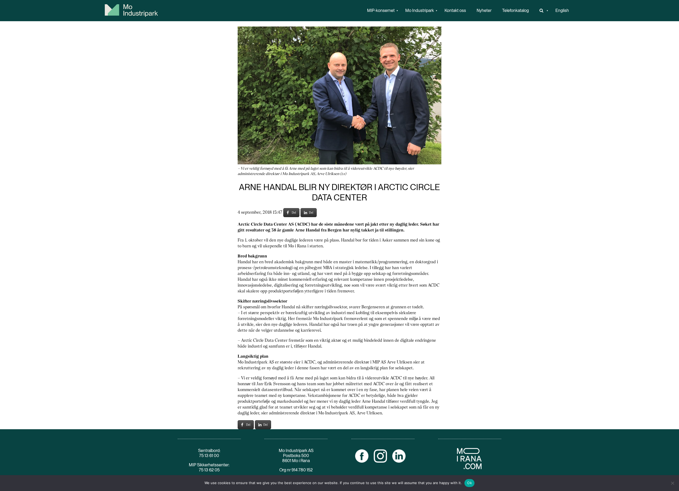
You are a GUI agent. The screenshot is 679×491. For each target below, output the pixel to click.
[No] (672, 483)
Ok (469, 483)
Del (294, 212)
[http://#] (542, 10)
